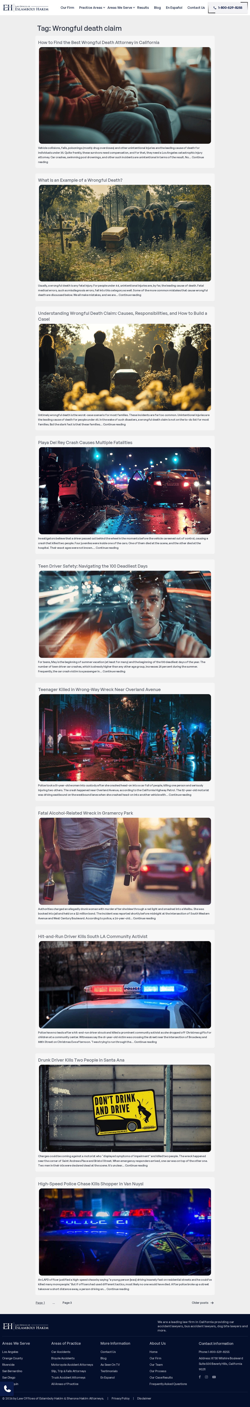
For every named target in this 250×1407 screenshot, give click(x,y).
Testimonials (109, 1371)
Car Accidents (60, 1352)
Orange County (12, 1358)
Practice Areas (90, 8)
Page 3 (67, 1303)
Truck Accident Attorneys (68, 1377)
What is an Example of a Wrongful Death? (80, 180)
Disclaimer (144, 1398)
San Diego (8, 1377)
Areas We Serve (119, 8)
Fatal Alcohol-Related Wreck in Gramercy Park (85, 813)
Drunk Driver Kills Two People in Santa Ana (81, 1060)
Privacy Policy (121, 1398)
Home (153, 1352)
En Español (174, 8)
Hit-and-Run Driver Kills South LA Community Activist (93, 936)
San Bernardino (12, 1371)
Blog (157, 8)
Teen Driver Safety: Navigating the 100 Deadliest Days (93, 566)
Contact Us (196, 8)
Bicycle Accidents (62, 1358)
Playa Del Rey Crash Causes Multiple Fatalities (85, 442)
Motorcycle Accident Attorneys (72, 1364)
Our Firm (67, 8)
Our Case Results (161, 1377)
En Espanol (107, 1377)
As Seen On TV (110, 1364)
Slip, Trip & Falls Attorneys (68, 1371)
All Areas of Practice (64, 1384)
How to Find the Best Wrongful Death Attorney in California (98, 42)
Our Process (158, 1371)
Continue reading (130, 295)
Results (143, 8)
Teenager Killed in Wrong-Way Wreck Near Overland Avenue (99, 689)
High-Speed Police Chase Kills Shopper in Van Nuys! (90, 1183)
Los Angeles (10, 1352)
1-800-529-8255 (230, 8)
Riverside (8, 1364)
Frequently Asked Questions (168, 1384)
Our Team (156, 1364)
